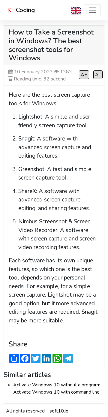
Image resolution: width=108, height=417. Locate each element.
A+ (84, 74)
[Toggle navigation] (92, 10)
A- (98, 74)
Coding (21, 10)
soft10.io (59, 411)
